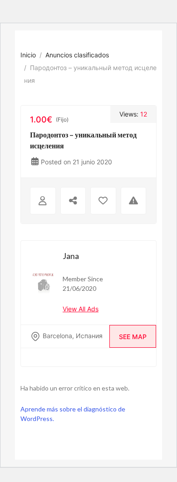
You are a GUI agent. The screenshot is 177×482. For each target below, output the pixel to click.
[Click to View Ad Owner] (43, 200)
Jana (71, 256)
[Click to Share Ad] (73, 200)
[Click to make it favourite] (103, 200)
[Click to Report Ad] (134, 200)
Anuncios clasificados (77, 55)
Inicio (28, 55)
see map (133, 336)
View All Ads (80, 309)
